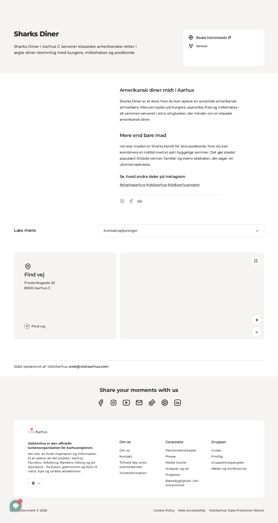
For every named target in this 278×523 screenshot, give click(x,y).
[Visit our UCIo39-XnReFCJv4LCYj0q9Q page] (126, 402)
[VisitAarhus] (41, 430)
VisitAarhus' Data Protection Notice (236, 510)
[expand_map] (256, 261)
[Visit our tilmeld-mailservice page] (139, 402)
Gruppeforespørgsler (227, 463)
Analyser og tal (177, 469)
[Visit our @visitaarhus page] (152, 402)
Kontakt (125, 456)
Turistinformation (133, 473)
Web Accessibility (191, 510)
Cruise (216, 450)
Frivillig (217, 456)
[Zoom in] (257, 320)
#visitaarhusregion (184, 185)
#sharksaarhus (132, 185)
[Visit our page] (113, 402)
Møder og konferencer (229, 469)
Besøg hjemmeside (211, 37)
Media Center (176, 463)
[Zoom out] (257, 332)
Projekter (172, 475)
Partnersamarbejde (180, 450)
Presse (170, 456)
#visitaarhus (156, 185)
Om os (124, 450)
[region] (192, 295)
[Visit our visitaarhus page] (100, 402)
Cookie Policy (164, 510)
